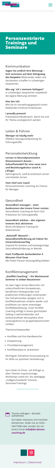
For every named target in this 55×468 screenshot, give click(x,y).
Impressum (19, 462)
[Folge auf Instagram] (31, 453)
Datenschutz (35, 462)
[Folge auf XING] (24, 453)
